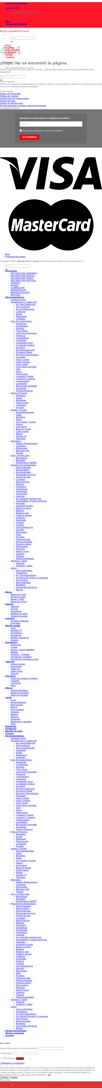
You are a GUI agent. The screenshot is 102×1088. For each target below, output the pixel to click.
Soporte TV (21, 436)
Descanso (10, 676)
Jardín (8, 697)
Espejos (14, 640)
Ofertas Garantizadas (15, 1031)
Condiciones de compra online (14, 98)
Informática (16, 441)
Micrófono (20, 417)
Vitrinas (14, 609)
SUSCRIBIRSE (29, 137)
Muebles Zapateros (20, 638)
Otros (13, 628)
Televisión (21, 439)
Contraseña (6, 1053)
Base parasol (17, 705)
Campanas (21, 340)
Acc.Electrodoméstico (26, 575)
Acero (13, 700)
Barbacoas (10, 726)
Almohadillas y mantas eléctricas (31, 501)
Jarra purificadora (24, 570)
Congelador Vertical (25, 345)
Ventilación (10, 729)
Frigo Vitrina (21, 331)
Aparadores (16, 611)
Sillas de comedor (19, 616)
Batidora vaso (22, 513)
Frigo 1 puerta (22, 359)
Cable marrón (22, 431)
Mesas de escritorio (20, 693)
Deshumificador (23, 472)
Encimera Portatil (24, 352)
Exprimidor (21, 520)
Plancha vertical (23, 544)
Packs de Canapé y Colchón (24, 678)
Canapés (15, 681)
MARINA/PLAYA (18, 290)
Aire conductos (23, 307)
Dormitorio (15, 623)
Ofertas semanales (14, 1033)
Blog (7, 22)
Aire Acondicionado (25, 309)
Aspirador (20, 503)
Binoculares (21, 458)
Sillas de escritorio (19, 695)
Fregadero (21, 357)
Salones (9, 604)
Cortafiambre (22, 326)
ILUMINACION (18, 288)
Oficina (8, 688)
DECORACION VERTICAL (23, 280)
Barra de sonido (23, 429)
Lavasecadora (22, 381)
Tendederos (21, 573)
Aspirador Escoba (24, 506)
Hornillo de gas (23, 477)
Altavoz (19, 424)
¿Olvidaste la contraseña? (12, 1063)
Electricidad (21, 448)
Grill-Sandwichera (24, 527)
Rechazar (4, 1078)
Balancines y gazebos (21, 721)
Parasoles (15, 719)
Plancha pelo (22, 403)
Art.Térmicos (22, 580)
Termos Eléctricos (24, 391)
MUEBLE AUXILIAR (20, 292)
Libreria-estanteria (19, 690)
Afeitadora (21, 395)
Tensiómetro (21, 491)
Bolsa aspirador (23, 582)
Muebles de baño (14, 731)
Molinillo (20, 484)
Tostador (20, 556)
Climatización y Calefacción (24, 302)
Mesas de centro (18, 594)
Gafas (19, 415)
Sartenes (20, 554)
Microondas (21, 532)
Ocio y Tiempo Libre (20, 455)
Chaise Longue (18, 664)
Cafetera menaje (24, 515)
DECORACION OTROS (22, 278)
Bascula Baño (22, 470)
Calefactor (21, 312)
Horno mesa (21, 374)
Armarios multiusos (20, 621)
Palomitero (21, 487)
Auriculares (21, 427)
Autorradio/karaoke (25, 412)
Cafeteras (20, 518)
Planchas (20, 549)
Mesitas (14, 652)
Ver (49, 1075)
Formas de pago (7, 101)
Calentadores (22, 338)
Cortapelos (21, 405)
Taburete (15, 606)
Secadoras (21, 388)
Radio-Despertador (25, 558)
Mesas (8, 592)
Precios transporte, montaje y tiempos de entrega (23, 106)
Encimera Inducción (25, 350)
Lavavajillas (21, 383)
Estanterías (16, 635)
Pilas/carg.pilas (23, 539)
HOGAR (14, 285)
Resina (14, 707)
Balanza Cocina (23, 508)
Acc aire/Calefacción (25, 304)
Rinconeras (16, 666)
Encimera (20, 348)
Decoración (11, 271)
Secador (20, 407)
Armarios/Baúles (18, 702)
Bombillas (20, 585)
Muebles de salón (19, 614)
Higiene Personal (19, 393)
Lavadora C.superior (25, 379)
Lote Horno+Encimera (26, 333)
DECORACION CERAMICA (24, 273)
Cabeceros (16, 645)
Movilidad (20, 460)
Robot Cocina (22, 551)
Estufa (19, 314)
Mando (19, 434)
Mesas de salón (18, 597)
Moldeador (21, 400)
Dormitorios (11, 642)
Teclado (19, 453)
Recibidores (16, 633)
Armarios (10, 618)
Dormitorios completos (21, 657)
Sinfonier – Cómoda (20, 654)
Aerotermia (21, 324)
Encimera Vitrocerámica (27, 355)
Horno (19, 371)
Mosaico (15, 717)
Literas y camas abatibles (23, 650)
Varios (14, 568)
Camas (14, 647)
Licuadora (20, 479)
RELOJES (15, 295)
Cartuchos (21, 446)
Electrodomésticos (14, 297)
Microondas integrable (26, 386)
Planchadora (22, 546)
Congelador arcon (24, 343)
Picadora (20, 537)
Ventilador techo (18, 300)
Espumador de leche (25, 475)
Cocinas (9, 733)
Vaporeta (20, 496)
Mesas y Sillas (17, 599)
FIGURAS (15, 283)
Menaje (19, 590)
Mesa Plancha (22, 482)
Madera (14, 714)
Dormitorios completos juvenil (25, 659)
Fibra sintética (17, 709)
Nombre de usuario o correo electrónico (19, 1048)
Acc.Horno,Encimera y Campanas (32, 578)
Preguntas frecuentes (16, 24)
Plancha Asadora (24, 542)
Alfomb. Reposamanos (26, 443)
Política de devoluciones (11, 103)
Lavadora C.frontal (24, 376)
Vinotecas (20, 336)
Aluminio (15, 712)
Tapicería (9, 662)
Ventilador (21, 319)
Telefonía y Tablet (19, 561)
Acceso (20, 1059)
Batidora (20, 511)
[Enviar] (12, 41)
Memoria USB (22, 451)
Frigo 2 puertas (23, 362)
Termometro (21, 494)
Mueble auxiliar (12, 626)
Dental (19, 398)
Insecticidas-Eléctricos (26, 587)
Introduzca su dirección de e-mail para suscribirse (45, 118)
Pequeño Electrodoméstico (23, 465)
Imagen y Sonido (19, 410)
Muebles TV (16, 630)
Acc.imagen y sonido (26, 422)
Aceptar (14, 1078)
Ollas (18, 534)
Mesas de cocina (19, 602)
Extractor (20, 328)
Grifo (18, 369)
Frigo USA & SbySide (26, 367)
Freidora (20, 525)
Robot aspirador (23, 467)
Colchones (16, 683)
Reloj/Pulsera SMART (26, 463)
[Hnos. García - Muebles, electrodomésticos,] (14, 31)
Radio (19, 419)
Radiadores (21, 316)
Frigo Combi (22, 364)
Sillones (14, 674)
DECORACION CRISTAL (23, 276)
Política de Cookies (9, 96)
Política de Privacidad (10, 94)
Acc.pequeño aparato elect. (29, 499)
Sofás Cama (16, 671)
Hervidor (20, 530)
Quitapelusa (21, 489)
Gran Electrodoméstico (21, 321)
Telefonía (20, 563)
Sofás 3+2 (15, 669)
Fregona (20, 522)
